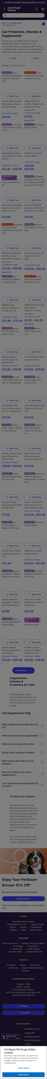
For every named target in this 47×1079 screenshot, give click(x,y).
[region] (23, 1062)
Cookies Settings (23, 1068)
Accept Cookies (23, 1075)
